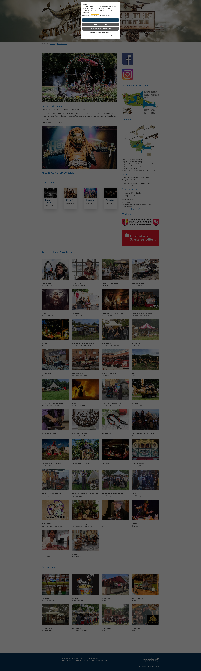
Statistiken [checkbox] (96, 15)
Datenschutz (115, 36)
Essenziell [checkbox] (87, 15)
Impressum (106, 36)
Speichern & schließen (100, 24)
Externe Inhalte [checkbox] (106, 15)
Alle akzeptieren (100, 20)
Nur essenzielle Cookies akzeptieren (100, 29)
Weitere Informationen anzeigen (100, 32)
